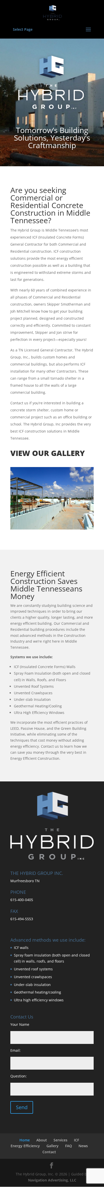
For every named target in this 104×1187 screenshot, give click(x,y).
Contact (49, 1151)
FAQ (68, 1145)
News (83, 1145)
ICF (76, 1140)
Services (60, 1140)
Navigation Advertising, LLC (52, 1180)
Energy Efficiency (25, 1145)
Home (24, 1140)
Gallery (52, 1145)
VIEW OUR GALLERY (47, 453)
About (41, 1140)
